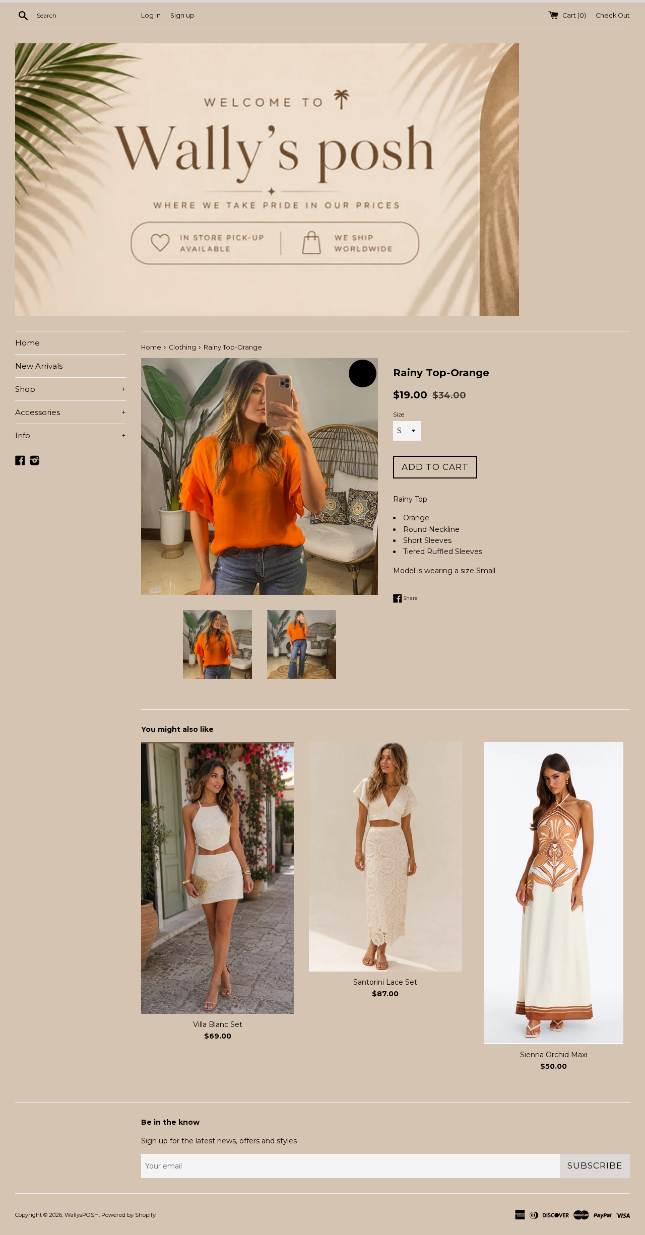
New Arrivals (38, 366)
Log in (151, 15)
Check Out (613, 15)
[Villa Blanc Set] (217, 878)
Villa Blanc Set (217, 1024)
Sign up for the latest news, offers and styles (219, 1140)
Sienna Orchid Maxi (553, 1054)
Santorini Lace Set (385, 982)
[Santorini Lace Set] (385, 857)
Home (27, 343)
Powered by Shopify (128, 1214)
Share (410, 597)
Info (70, 435)
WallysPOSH (81, 1214)
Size (398, 414)
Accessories (70, 412)
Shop (70, 389)
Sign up (182, 15)
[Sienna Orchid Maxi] (553, 893)
